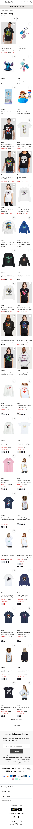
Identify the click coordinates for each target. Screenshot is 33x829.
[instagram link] (14, 800)
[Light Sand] (20, 405)
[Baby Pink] (2, 478)
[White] (2, 405)
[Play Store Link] (15, 792)
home (2, 10)
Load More (15, 709)
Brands (6, 10)
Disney (11, 10)
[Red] (4, 590)
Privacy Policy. (18, 746)
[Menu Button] (2, 2)
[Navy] (6, 405)
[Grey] (4, 405)
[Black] (8, 405)
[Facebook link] (18, 800)
